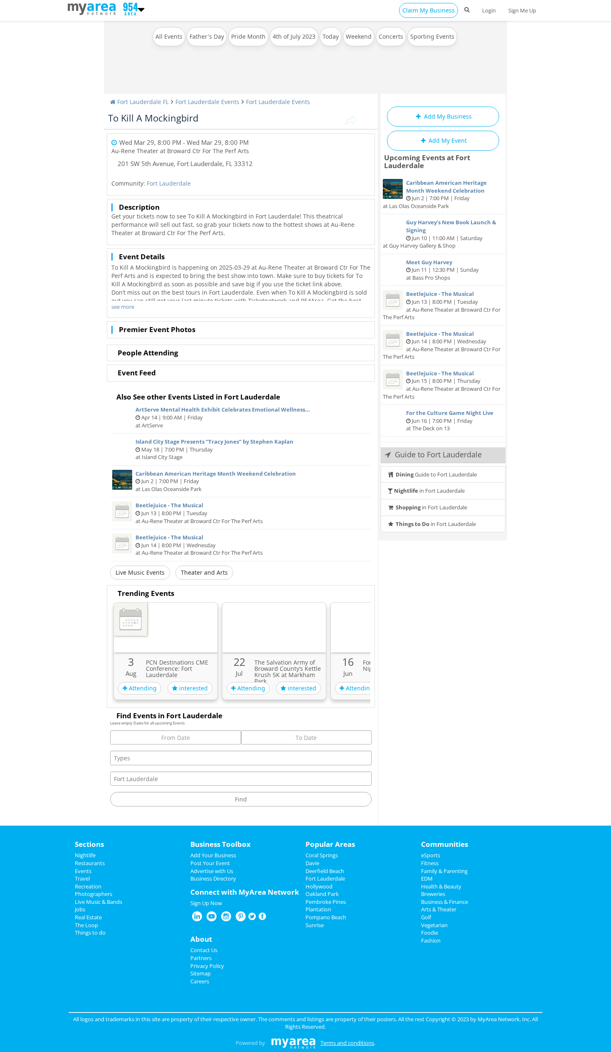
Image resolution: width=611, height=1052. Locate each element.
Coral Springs (322, 855)
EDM (427, 878)
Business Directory (213, 878)
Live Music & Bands (98, 902)
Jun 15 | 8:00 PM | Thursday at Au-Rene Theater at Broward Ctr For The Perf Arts (441, 385)
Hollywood (319, 886)
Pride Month (248, 36)
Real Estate (88, 917)
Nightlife (85, 855)
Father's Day (207, 36)
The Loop (86, 925)
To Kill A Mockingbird (153, 118)
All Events (168, 36)
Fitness (430, 863)
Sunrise (315, 925)
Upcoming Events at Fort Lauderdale (427, 161)
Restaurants (90, 863)
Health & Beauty (441, 886)
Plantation (318, 909)
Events (83, 871)
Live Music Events (140, 572)
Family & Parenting (444, 871)
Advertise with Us (211, 871)
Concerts (391, 36)
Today (331, 36)
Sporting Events (432, 36)
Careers (199, 981)
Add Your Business (213, 855)
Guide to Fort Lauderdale (436, 474)
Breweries (433, 894)
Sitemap (200, 973)
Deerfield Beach (325, 871)
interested (192, 688)
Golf (426, 917)
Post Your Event (210, 863)
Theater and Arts (204, 572)
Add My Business (447, 116)
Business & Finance (444, 902)
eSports (430, 855)
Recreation (88, 886)
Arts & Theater (438, 909)
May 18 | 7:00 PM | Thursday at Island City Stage (214, 449)
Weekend (359, 36)
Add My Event (447, 140)
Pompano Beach (326, 917)
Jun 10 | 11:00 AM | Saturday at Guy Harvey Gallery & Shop (439, 233)
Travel (82, 878)
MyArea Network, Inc (504, 1019)
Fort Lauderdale (169, 183)
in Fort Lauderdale (429, 490)
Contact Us (203, 950)
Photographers (93, 894)
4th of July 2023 (294, 36)
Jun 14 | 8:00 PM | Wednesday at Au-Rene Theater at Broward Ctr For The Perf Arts (199, 544)
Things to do (90, 932)
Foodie (429, 932)
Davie (312, 863)
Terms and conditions (347, 1043)
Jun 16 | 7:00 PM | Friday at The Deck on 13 (449, 420)
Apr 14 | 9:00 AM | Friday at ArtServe (223, 417)
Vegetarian (434, 925)
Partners (201, 958)
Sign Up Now (206, 903)
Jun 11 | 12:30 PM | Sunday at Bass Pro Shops (442, 269)
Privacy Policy (207, 966)
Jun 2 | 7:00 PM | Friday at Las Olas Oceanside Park (216, 481)
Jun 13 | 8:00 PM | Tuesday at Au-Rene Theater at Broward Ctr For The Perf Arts (199, 512)
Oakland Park (322, 894)
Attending (142, 688)
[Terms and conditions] (293, 1043)
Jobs (80, 909)
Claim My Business (428, 10)
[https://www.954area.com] (94, 8)
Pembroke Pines (326, 902)
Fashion (431, 940)
